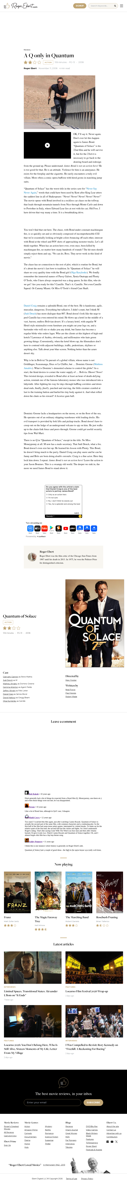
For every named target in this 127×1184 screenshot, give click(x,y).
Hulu (26, 1147)
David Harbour (9, 698)
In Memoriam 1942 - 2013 (54, 1165)
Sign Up (7, 1145)
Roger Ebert (30, 68)
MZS (67, 1137)
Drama (27, 1140)
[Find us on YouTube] (112, 1142)
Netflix (48, 1130)
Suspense (49, 1140)
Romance (49, 1133)
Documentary (30, 1137)
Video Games (92, 1130)
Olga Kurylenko (79, 272)
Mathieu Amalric (10, 684)
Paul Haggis (70, 693)
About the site (113, 1126)
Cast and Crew (10, 1136)
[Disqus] (63, 821)
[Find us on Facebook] (108, 1142)
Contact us (111, 1130)
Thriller (48, 1144)
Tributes (68, 1147)
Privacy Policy (87, 1179)
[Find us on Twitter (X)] (116, 1142)
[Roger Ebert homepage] (20, 6)
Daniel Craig (30, 305)
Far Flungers (70, 1140)
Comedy (28, 1133)
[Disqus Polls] (63, 759)
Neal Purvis (70, 690)
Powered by (31, 536)
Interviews (70, 1144)
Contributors (112, 1137)
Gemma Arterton (10, 687)
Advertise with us (114, 1133)
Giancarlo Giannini (10, 677)
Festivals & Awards (94, 1150)
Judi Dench (30, 313)
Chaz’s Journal (71, 1130)
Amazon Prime (31, 1130)
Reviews (27, 50)
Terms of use (71, 1179)
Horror (27, 1144)
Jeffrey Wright (9, 691)
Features (90, 1139)
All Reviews (9, 1132)
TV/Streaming (92, 1143)
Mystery (48, 1126)
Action (48, 62)
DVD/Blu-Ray (92, 1126)
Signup (80, 6)
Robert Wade (71, 697)
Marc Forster (71, 680)
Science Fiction (51, 1137)
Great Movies (71, 1133)
